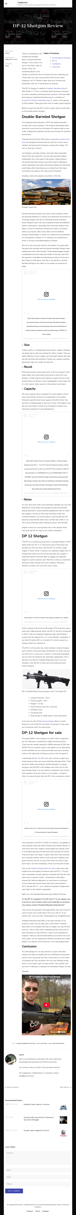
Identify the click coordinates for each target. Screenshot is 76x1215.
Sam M (7, 53)
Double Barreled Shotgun (26, 1043)
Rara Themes (57, 1205)
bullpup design (47, 721)
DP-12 (54, 61)
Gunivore (23, 2)
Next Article (64, 1087)
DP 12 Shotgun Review (56, 1043)
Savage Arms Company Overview (36, 1130)
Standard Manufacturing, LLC (43, 338)
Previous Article (13, 1087)
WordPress (38, 1207)
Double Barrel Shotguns (61, 58)
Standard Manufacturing (55, 88)
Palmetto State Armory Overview (36, 1104)
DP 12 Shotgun (42, 1043)
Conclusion (56, 67)
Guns (7, 66)
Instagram (45, 1211)
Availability (56, 64)
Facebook (30, 1211)
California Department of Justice (43, 868)
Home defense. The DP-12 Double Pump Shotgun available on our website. (46, 617)
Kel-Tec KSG (40, 758)
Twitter (37, 1211)
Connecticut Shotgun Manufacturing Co (37, 100)
